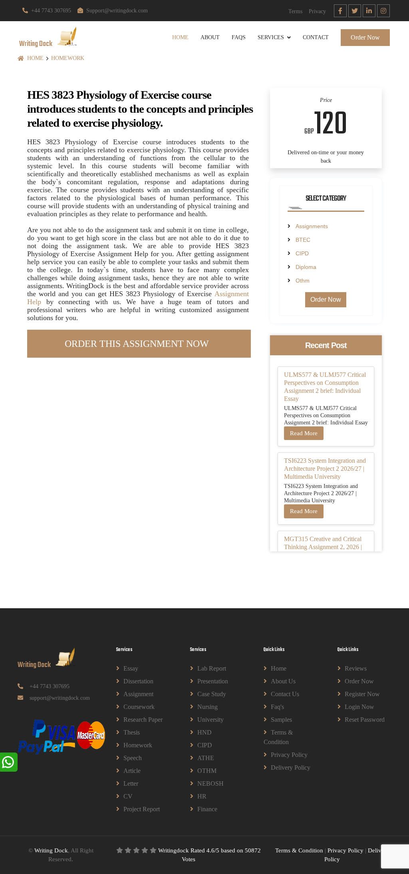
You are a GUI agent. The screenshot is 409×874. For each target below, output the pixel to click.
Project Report (141, 809)
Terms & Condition (278, 737)
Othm (303, 280)
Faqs (239, 37)
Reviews (356, 668)
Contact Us (285, 694)
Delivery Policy (290, 767)
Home (180, 37)
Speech (132, 758)
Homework (67, 58)
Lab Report (211, 668)
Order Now (365, 37)
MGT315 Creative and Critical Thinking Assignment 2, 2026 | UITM (323, 547)
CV (128, 796)
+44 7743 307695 (51, 11)
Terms (295, 11)
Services (271, 37)
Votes (188, 859)
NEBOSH (210, 783)
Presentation (212, 681)
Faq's (277, 706)
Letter (130, 783)
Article (132, 770)
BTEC (303, 240)
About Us (283, 681)
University (210, 719)
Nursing (207, 706)
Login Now (359, 706)
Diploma (306, 267)
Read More (304, 433)
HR (201, 796)
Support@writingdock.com (117, 11)
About (210, 37)
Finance (207, 809)
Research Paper (143, 719)
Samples (281, 719)
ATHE (205, 758)
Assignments (312, 226)
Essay (130, 668)
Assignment (138, 694)
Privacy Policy (289, 754)
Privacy (317, 11)
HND (204, 732)
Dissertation (138, 681)
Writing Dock (51, 850)
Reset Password (365, 719)
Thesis (131, 732)
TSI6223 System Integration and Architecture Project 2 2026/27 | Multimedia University (325, 468)
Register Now (362, 694)
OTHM (206, 770)
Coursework (139, 706)
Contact (316, 37)
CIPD (302, 253)
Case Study (211, 694)
